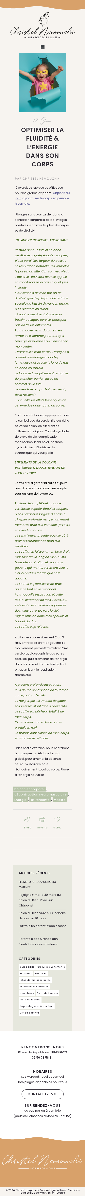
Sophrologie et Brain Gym (37, 1006)
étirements (40, 800)
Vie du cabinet (29, 1012)
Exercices (41, 973)
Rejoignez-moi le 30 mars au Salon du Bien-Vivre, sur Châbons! (40, 900)
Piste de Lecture (47, 993)
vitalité (60, 800)
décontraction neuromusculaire (40, 794)
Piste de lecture (30, 999)
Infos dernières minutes (35, 980)
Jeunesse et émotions (34, 986)
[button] (42, 47)
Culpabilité (27, 966)
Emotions (26, 973)
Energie (20, 800)
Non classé (27, 993)
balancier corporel (29, 789)
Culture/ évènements (51, 966)
